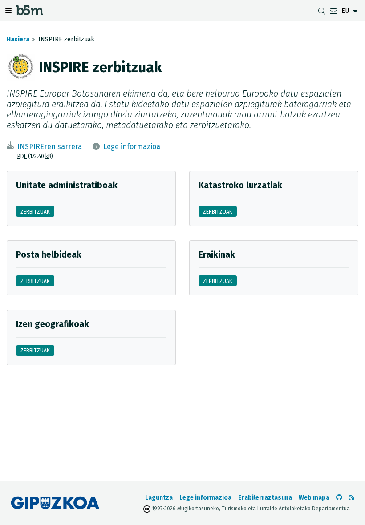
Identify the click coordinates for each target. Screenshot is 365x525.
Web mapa (314, 497)
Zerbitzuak (35, 212)
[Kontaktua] (333, 11)
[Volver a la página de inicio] (29, 12)
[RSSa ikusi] (351, 497)
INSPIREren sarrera (49, 146)
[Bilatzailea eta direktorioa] (321, 11)
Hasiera (18, 39)
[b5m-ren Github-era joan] (339, 497)
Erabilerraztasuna (265, 497)
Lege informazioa (131, 146)
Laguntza (159, 497)
